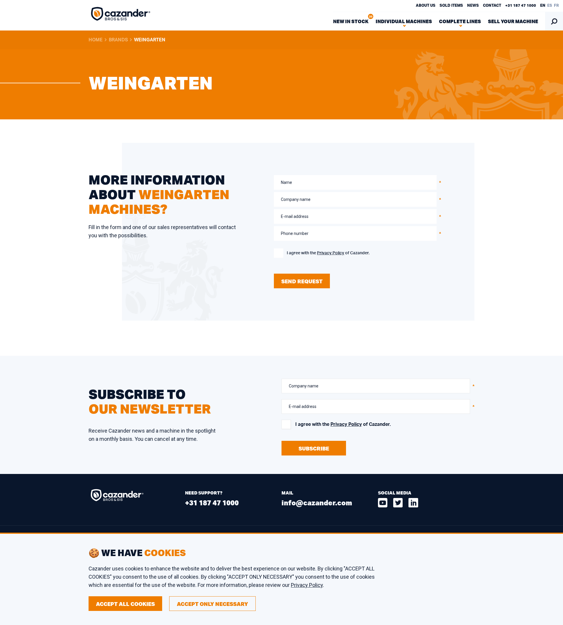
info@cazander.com (317, 502)
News (473, 6)
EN (542, 6)
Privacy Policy (330, 253)
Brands (118, 40)
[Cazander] (121, 15)
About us (425, 6)
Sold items (451, 6)
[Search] (554, 21)
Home (96, 40)
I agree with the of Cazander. (328, 253)
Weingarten (149, 40)
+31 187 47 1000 (520, 6)
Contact (492, 6)
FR (556, 6)
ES (549, 6)
